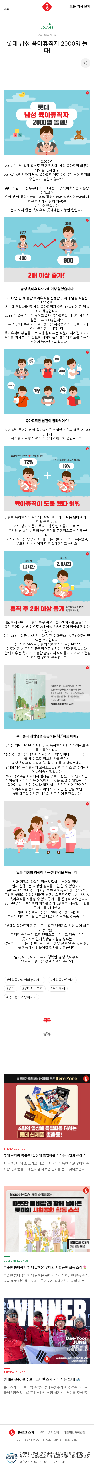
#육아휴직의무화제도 (21, 997)
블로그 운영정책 (49, 1432)
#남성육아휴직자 (62, 980)
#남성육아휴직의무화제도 (24, 980)
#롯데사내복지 (32, 989)
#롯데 (10, 989)
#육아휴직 (58, 989)
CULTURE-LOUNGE (47, 26)
